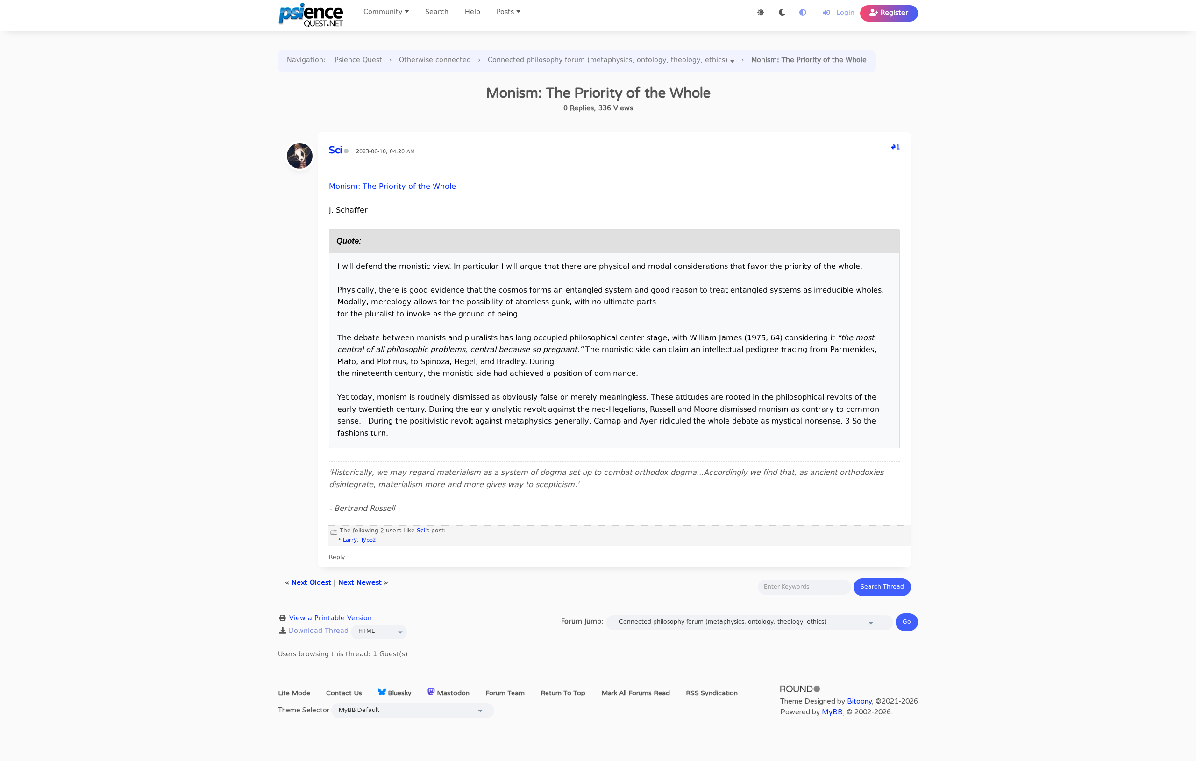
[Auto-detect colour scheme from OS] (802, 13)
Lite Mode (294, 693)
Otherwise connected (435, 60)
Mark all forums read (635, 693)
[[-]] (334, 531)
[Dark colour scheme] (781, 13)
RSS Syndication (712, 693)
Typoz (368, 541)
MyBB (832, 712)
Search (436, 12)
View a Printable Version (330, 619)
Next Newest (360, 583)
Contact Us (344, 693)
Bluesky (399, 693)
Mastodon (452, 693)
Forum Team (505, 693)
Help (472, 12)
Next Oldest (311, 583)
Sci (421, 531)
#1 (895, 147)
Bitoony (859, 701)
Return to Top (563, 693)
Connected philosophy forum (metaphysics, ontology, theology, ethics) (608, 60)
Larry (350, 541)
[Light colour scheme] (760, 13)
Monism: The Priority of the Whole (392, 187)
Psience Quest (358, 60)
